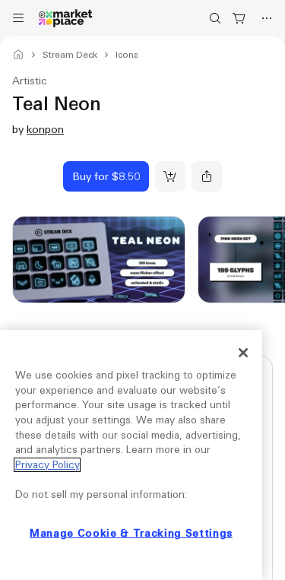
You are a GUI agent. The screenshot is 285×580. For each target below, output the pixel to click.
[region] (131, 455)
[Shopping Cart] (239, 18)
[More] (267, 18)
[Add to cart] (170, 176)
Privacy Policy (47, 465)
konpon (45, 129)
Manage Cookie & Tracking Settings (131, 533)
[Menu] (18, 18)
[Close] (243, 352)
